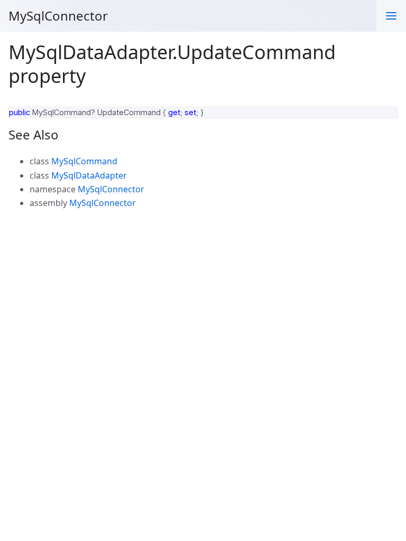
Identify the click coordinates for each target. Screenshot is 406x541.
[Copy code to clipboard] (385, 118)
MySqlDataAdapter (89, 175)
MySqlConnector (58, 15)
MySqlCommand (84, 161)
